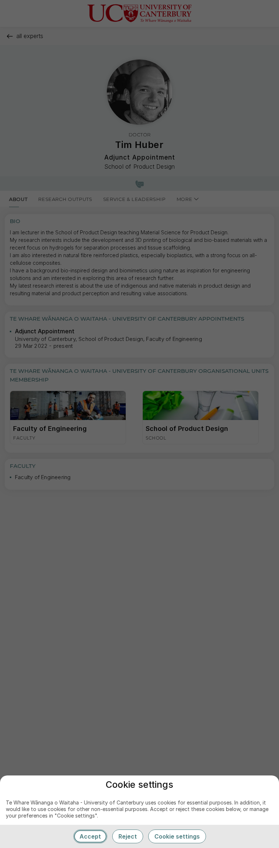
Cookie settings (177, 836)
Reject (127, 836)
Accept (90, 836)
